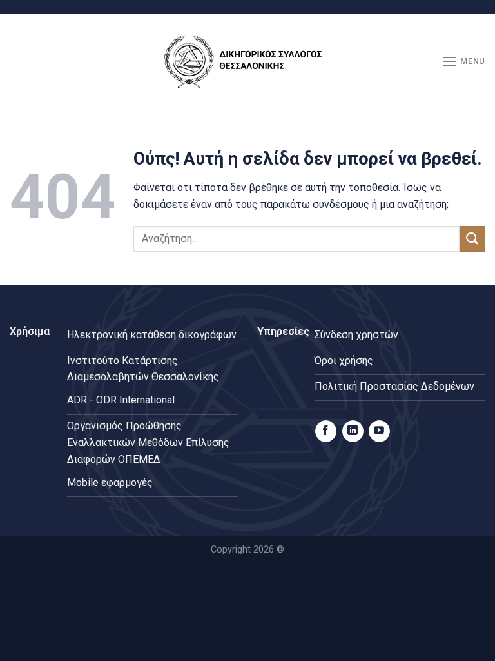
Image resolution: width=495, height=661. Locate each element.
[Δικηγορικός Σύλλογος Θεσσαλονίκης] (247, 61)
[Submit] (472, 238)
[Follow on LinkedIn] (353, 431)
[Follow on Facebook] (325, 431)
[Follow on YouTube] (379, 431)
